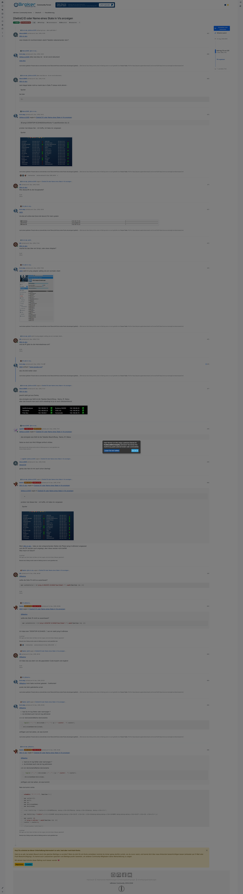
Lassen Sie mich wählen (111, 450)
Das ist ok (135, 450)
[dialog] (121, 447)
